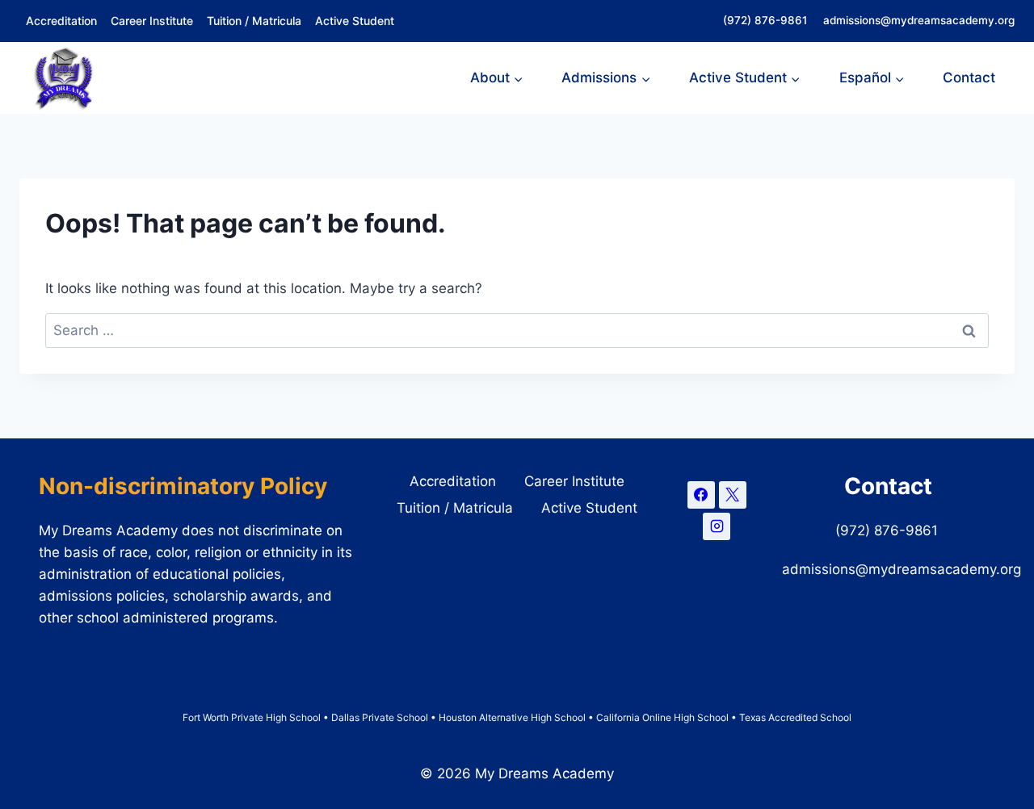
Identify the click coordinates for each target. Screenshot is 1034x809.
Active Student (354, 20)
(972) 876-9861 (766, 20)
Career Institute (152, 20)
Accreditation (61, 20)
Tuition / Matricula (254, 20)
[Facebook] (701, 495)
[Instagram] (716, 526)
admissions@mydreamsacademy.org (919, 20)
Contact (969, 77)
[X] (732, 495)
